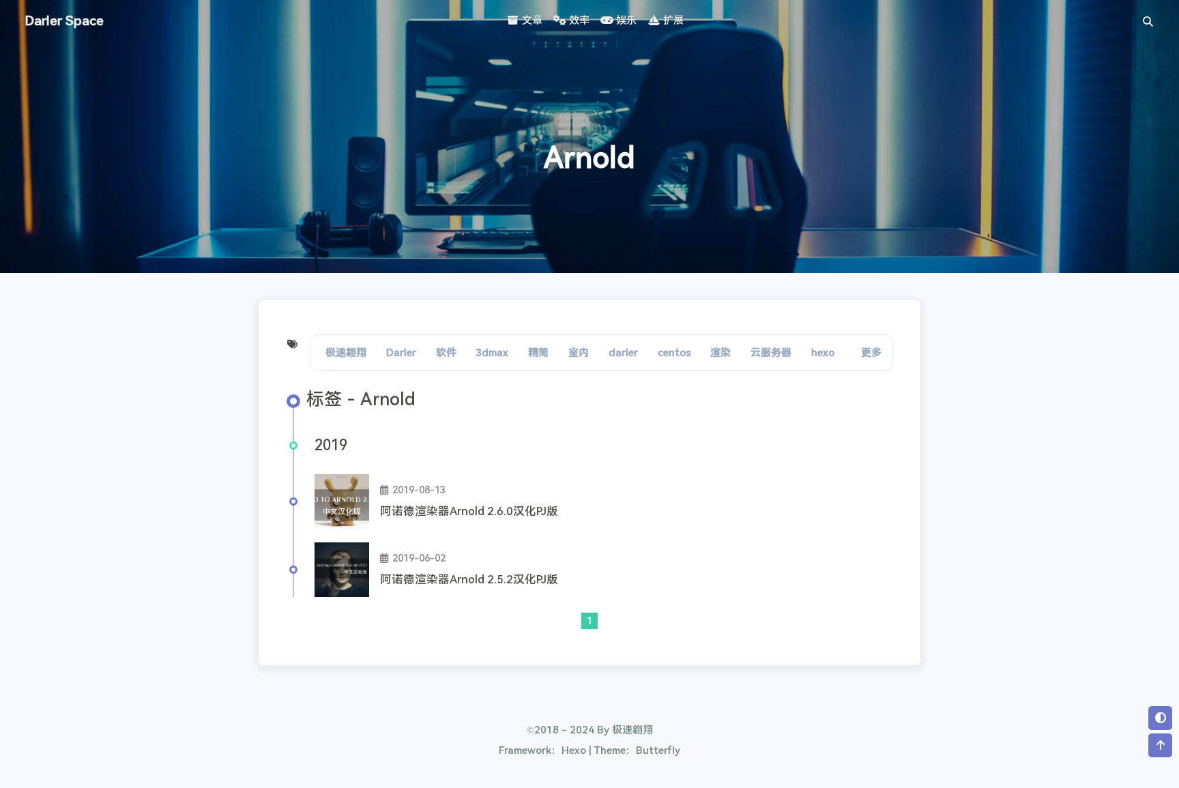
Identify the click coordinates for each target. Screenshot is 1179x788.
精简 (538, 352)
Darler (401, 352)
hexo (822, 352)
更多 (871, 352)
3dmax (492, 352)
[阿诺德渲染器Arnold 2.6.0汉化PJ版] (342, 501)
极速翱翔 (345, 352)
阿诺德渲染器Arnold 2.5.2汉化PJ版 (469, 579)
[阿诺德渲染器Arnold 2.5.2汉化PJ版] (342, 569)
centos (674, 352)
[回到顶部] (1160, 745)
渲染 (720, 352)
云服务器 (771, 352)
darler (623, 352)
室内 (578, 352)
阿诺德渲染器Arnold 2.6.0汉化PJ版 (469, 511)
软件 (446, 352)
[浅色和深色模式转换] (1160, 718)
